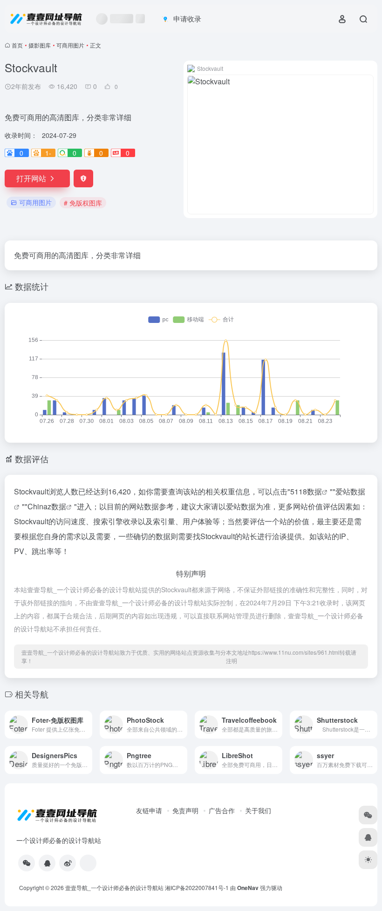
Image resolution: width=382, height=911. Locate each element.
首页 (17, 45)
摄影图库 (39, 45)
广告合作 (222, 810)
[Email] (88, 863)
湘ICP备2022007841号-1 (197, 887)
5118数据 (306, 491)
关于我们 (258, 810)
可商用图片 (70, 45)
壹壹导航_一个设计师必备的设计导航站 (114, 887)
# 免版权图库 (83, 202)
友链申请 (149, 810)
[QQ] (47, 863)
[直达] (87, 724)
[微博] (67, 863)
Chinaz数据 (46, 506)
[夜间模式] (368, 859)
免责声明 (185, 810)
